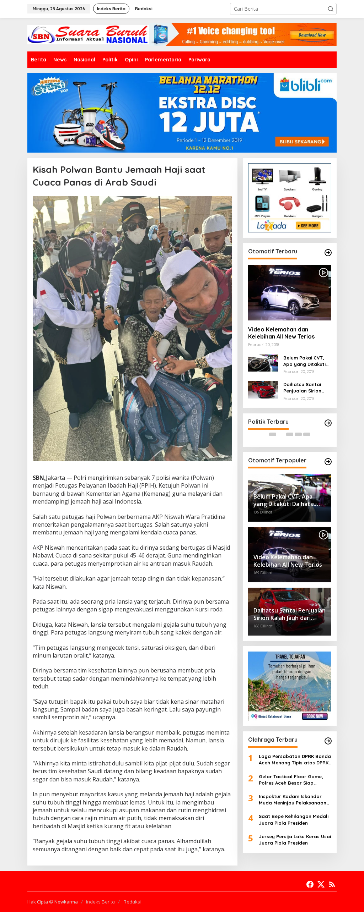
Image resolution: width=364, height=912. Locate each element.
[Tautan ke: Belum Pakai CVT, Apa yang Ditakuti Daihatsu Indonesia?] (263, 362)
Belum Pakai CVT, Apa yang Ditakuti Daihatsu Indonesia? (307, 361)
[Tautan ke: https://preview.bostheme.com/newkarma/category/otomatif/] (328, 252)
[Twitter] (321, 884)
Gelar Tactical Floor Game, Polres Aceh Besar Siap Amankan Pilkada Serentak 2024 (291, 780)
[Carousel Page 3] (289, 434)
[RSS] (332, 884)
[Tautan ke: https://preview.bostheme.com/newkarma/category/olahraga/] (328, 741)
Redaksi (132, 902)
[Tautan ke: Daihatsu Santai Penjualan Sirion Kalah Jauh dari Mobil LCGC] (263, 389)
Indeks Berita (100, 902)
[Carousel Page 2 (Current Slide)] (281, 434)
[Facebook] (310, 884)
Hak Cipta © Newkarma (52, 902)
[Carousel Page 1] (272, 434)
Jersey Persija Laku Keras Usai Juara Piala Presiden (295, 840)
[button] (331, 9)
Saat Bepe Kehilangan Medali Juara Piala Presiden (293, 819)
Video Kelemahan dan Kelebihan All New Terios (281, 333)
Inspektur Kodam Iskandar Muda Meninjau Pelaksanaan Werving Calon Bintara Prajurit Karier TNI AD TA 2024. (294, 799)
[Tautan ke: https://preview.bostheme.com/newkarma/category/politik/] (328, 423)
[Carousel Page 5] (306, 434)
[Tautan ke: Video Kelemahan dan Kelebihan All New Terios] (289, 292)
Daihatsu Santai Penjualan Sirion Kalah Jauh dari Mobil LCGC (302, 387)
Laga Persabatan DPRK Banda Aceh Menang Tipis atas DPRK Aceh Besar (295, 759)
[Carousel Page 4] (298, 434)
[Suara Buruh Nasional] (88, 34)
